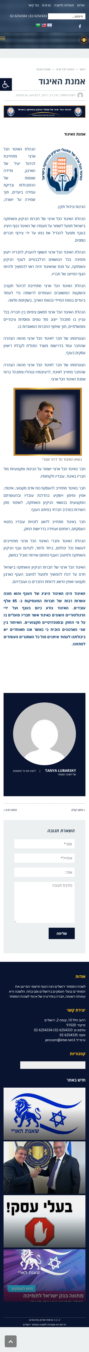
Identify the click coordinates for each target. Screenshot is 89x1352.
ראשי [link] (82, 69)
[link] (6, 84)
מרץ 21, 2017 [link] (50, 95)
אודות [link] (80, 5)
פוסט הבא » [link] (10, 810)
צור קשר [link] (33, 5)
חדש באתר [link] (76, 1080)
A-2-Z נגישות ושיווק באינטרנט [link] (44, 1319)
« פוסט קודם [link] (78, 810)
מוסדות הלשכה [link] (64, 5)
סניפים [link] (46, 5)
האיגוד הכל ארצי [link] (65, 69)
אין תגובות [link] (22, 95)
